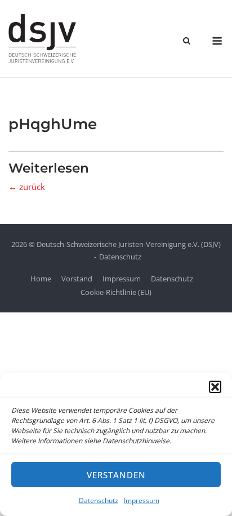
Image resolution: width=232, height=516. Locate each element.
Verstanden (116, 474)
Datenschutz (98, 500)
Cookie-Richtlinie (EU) (116, 292)
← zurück (26, 186)
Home (40, 279)
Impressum (141, 500)
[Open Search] (186, 42)
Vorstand (76, 279)
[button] (215, 386)
